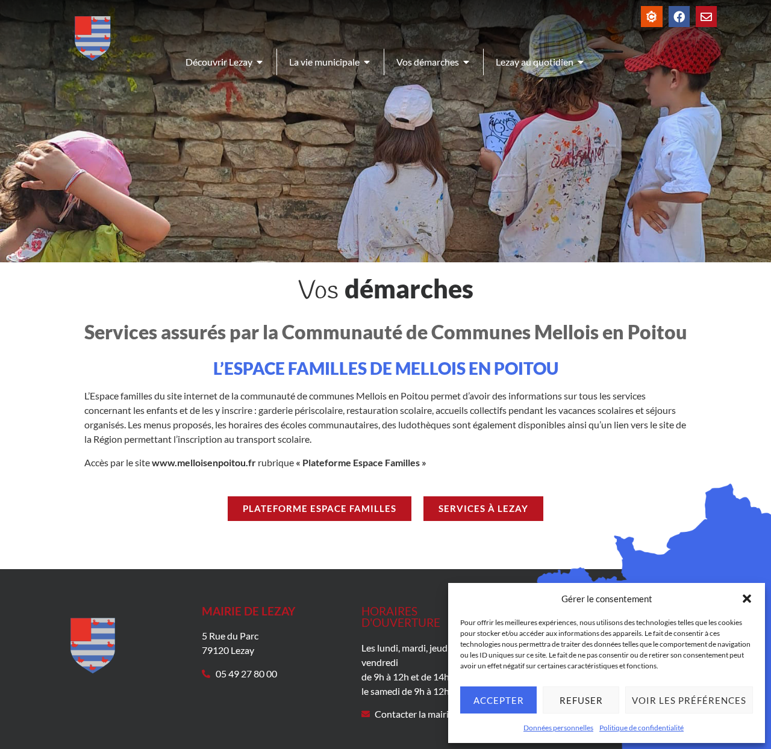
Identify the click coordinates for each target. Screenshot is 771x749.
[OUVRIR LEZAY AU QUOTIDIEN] (581, 62)
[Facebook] (679, 16)
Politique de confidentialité (641, 727)
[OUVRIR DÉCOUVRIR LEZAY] (260, 62)
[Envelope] (706, 16)
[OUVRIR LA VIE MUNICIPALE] (367, 62)
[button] (747, 599)
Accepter (498, 700)
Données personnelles (558, 727)
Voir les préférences (689, 700)
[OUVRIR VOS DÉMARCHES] (467, 62)
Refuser (581, 700)
